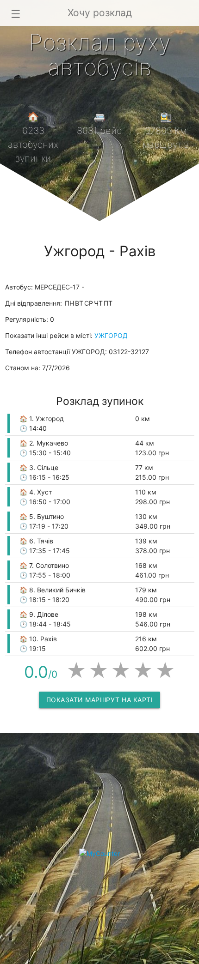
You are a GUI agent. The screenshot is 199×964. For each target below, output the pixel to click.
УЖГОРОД (111, 335)
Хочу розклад (100, 12)
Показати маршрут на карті (99, 700)
